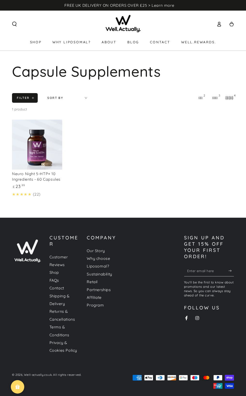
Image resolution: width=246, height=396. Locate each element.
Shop (54, 272)
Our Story (96, 250)
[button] (14, 24)
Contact (56, 288)
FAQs (54, 280)
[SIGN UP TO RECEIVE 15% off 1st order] (231, 271)
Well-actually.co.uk (38, 375)
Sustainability (99, 274)
